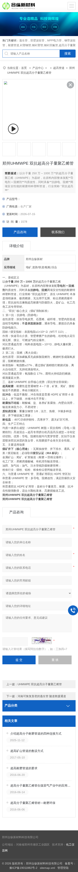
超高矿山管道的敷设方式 (26, 751)
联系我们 (58, 232)
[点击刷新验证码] (42, 640)
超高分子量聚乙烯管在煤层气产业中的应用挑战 (41, 785)
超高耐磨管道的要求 (23, 768)
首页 (24, 67)
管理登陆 (63, 867)
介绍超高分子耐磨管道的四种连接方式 (35, 733)
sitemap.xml (47, 867)
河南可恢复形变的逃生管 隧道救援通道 (42, 696)
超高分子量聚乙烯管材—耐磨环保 (32, 802)
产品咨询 (20, 232)
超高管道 (58, 67)
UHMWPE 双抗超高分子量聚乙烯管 (40, 684)
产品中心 (38, 67)
